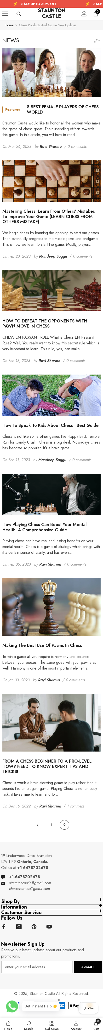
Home (9, 25)
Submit (87, 967)
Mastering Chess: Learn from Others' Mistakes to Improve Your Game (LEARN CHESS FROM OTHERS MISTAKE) (48, 217)
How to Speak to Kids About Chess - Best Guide (50, 425)
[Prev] (37, 825)
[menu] (5, 14)
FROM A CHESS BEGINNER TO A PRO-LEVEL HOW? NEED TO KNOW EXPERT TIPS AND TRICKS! (47, 766)
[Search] (19, 14)
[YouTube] (49, 926)
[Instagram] (19, 926)
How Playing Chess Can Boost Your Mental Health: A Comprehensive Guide (44, 527)
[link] (29, 1025)
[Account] (84, 13)
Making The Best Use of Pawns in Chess (42, 645)
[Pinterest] (34, 926)
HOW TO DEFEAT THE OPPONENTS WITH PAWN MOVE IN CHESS (44, 324)
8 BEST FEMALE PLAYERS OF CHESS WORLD (52, 109)
